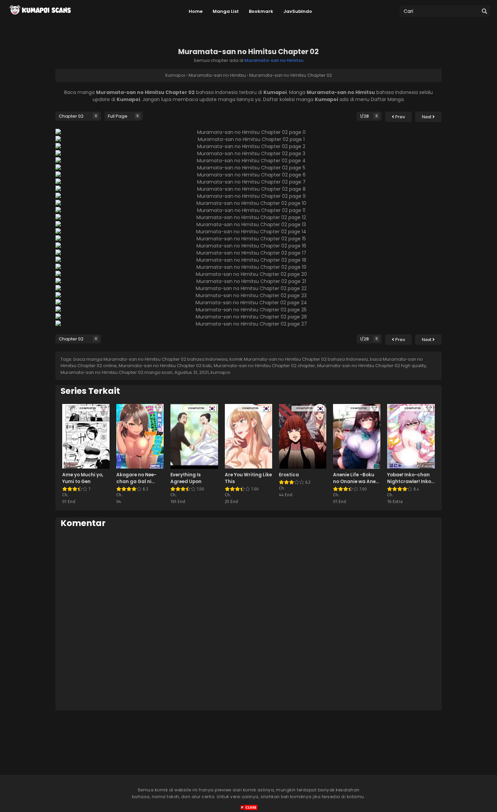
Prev (399, 117)
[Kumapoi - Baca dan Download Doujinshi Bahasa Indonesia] (39, 17)
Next (427, 117)
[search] (484, 11)
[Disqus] (248, 618)
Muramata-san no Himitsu (273, 60)
